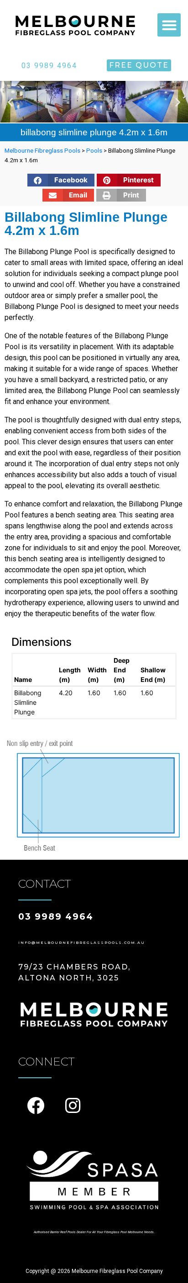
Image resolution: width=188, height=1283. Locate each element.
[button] (169, 25)
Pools (94, 150)
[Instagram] (72, 1105)
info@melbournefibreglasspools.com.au (81, 942)
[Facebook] (35, 1105)
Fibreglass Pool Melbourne (123, 1232)
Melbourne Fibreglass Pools (42, 150)
